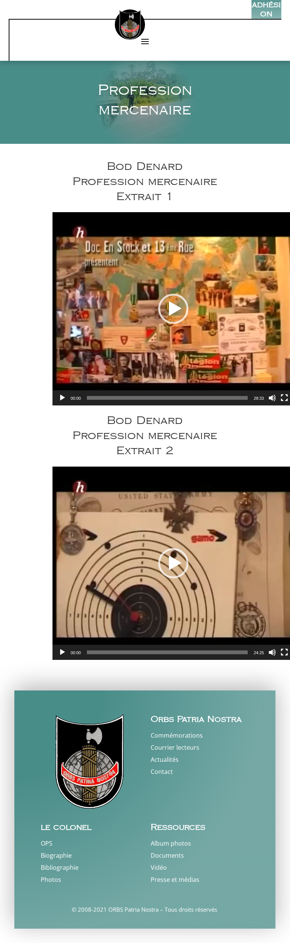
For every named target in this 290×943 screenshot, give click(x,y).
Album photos (171, 843)
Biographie (56, 855)
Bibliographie (60, 867)
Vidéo (159, 867)
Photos (51, 879)
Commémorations (177, 735)
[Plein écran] (284, 398)
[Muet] (272, 398)
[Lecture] (62, 398)
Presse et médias (175, 879)
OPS (46, 843)
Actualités (165, 759)
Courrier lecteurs (175, 747)
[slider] (167, 398)
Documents (167, 855)
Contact (162, 771)
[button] (173, 309)
